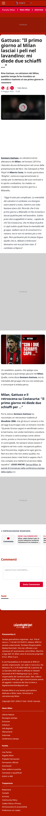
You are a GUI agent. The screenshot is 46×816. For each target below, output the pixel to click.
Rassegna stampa (9, 718)
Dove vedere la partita (11, 769)
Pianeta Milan (8, 9)
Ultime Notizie (8, 714)
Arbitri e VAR (7, 776)
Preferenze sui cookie (11, 810)
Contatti (5, 793)
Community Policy (9, 800)
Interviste (39, 10)
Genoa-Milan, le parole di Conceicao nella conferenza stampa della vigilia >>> (22, 468)
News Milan (25, 10)
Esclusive (6, 721)
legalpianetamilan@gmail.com (15, 685)
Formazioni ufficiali (10, 762)
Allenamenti (7, 732)
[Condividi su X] (12, 88)
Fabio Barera (22, 88)
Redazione (6, 789)
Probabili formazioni (10, 759)
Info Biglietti (7, 728)
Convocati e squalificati (12, 773)
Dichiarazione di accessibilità (14, 807)
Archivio (5, 796)
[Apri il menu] (3, 3)
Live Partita (7, 752)
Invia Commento (31, 584)
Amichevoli (6, 766)
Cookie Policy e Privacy (11, 803)
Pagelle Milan (8, 755)
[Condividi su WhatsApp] (3, 88)
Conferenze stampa (10, 738)
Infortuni (6, 725)
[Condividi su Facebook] (7, 88)
